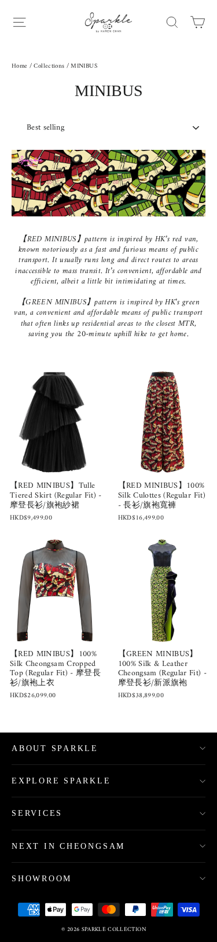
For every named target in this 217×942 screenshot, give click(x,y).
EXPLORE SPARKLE (61, 781)
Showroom (42, 878)
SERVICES (37, 813)
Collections (49, 66)
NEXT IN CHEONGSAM (68, 846)
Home (19, 66)
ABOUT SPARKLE (55, 748)
